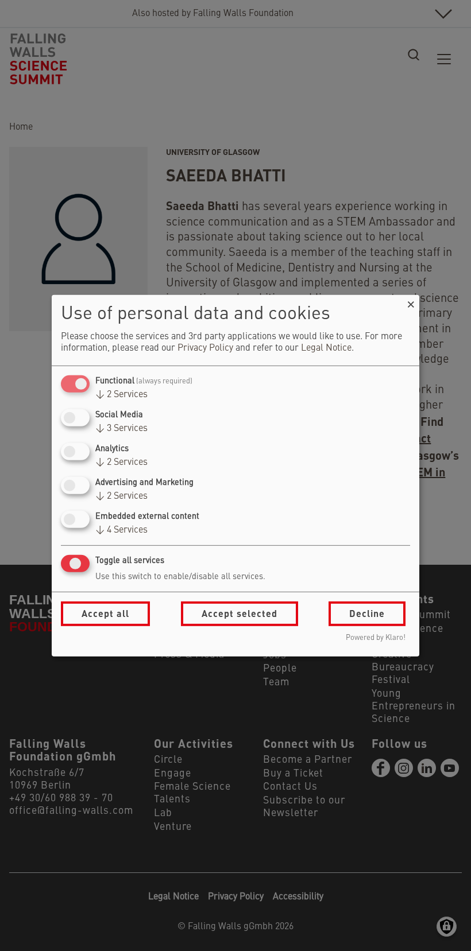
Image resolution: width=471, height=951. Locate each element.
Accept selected (239, 613)
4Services (121, 530)
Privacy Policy (205, 348)
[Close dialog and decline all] (410, 301)
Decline (367, 613)
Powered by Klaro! (376, 638)
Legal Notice (326, 348)
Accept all (105, 613)
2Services (121, 394)
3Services (121, 428)
